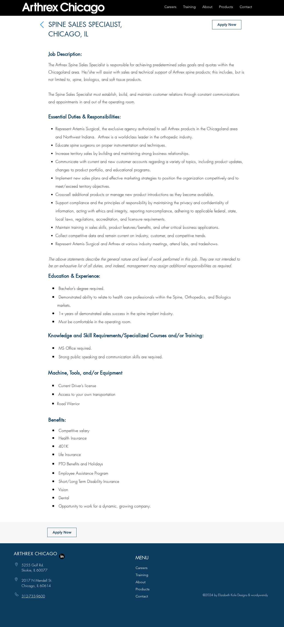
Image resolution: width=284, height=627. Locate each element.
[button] (226, 24)
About (141, 582)
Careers (142, 568)
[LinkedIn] (62, 556)
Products (143, 589)
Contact (142, 596)
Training (142, 575)
